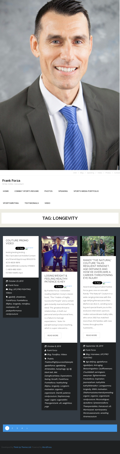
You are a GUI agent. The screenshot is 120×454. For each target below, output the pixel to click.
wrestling (104, 413)
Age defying (91, 361)
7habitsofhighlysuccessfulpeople (58, 362)
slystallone (87, 402)
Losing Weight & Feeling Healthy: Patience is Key (56, 278)
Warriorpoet (88, 409)
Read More (53, 335)
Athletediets (49, 369)
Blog (81, 172)
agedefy (11, 297)
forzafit (54, 379)
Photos (108, 172)
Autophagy (61, 369)
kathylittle (100, 382)
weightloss (67, 403)
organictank (49, 392)
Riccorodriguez (102, 399)
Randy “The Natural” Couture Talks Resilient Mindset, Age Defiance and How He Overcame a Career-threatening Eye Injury (98, 269)
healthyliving (61, 382)
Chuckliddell (88, 372)
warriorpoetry (101, 409)
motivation (10, 307)
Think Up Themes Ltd (22, 447)
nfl (17, 307)
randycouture (12, 314)
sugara (53, 399)
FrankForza (11, 300)
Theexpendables (90, 406)
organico (58, 389)
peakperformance (13, 310)
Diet (75, 172)
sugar (46, 399)
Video (100, 172)
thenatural (103, 406)
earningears (100, 372)
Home (6, 191)
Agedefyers (88, 365)
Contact (117, 172)
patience (66, 392)
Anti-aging (98, 365)
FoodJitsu (56, 354)
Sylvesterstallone (100, 402)
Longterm (64, 386)
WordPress (47, 447)
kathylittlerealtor (90, 385)
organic (86, 396)
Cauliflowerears (105, 368)
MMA (94, 389)
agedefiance (49, 365)
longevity (17, 303)
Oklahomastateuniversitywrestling (98, 392)
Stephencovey (63, 396)
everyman (87, 375)
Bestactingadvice (90, 368)
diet (55, 372)
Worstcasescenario (91, 413)
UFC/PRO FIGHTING (21, 289)
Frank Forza (13, 285)
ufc (60, 403)
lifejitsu (9, 303)
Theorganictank (51, 403)
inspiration (99, 378)
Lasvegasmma (105, 385)
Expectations (66, 375)
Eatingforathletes (51, 375)
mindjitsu (26, 303)
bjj (67, 369)
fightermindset (99, 375)
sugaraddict (62, 399)
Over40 (59, 392)
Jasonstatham (89, 382)
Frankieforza (22, 300)
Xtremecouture (89, 416)
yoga (46, 406)
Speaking (90, 172)
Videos (9, 292)
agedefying (60, 365)
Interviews (94, 354)
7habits (50, 358)
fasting (47, 379)
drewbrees (20, 297)
